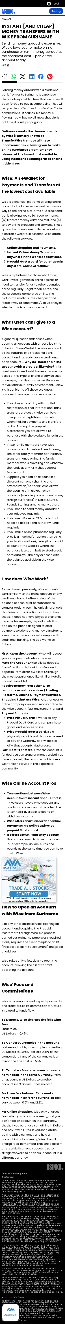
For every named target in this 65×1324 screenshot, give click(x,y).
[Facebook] (41, 76)
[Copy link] (4, 76)
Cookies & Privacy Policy (15, 1173)
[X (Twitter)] (22, 76)
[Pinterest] (50, 76)
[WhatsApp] (13, 76)
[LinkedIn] (31, 76)
